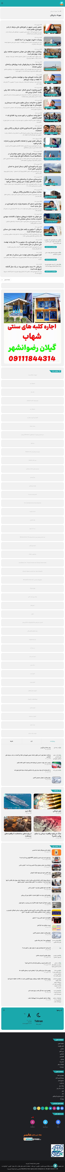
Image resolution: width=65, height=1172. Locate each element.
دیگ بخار (32, 392)
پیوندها (62, 1099)
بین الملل (61, 1051)
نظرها (11, 741)
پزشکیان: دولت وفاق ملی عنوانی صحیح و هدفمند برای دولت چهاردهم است (23, 52)
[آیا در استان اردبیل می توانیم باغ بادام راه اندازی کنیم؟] (56, 965)
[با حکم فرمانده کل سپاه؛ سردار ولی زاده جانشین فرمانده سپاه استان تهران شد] (56, 772)
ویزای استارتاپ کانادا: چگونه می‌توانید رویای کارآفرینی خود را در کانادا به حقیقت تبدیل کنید (29, 979)
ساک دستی (32, 665)
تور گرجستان (32, 477)
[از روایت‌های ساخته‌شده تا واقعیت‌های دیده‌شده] (17, 824)
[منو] (2, 4)
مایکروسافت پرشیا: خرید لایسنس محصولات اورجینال (32, 571)
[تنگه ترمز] (17, 801)
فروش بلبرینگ (32, 588)
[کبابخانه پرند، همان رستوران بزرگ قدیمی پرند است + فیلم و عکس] (56, 867)
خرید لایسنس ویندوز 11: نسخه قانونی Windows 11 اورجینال (32, 434)
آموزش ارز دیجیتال (32, 716)
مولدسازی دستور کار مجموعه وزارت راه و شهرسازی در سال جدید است (23, 205)
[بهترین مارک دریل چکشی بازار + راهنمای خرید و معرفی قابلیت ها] (56, 973)
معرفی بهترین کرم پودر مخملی (43, 955)
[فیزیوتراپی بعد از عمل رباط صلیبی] (56, 943)
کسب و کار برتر (60, 1088)
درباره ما (62, 1067)
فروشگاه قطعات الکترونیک (32, 699)
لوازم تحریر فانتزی (32, 486)
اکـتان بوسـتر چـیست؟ (32, 494)
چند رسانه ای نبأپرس (46, 748)
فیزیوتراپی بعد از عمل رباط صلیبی (43, 940)
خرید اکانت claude (32, 460)
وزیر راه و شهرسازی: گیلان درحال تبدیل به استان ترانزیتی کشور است (25, 167)
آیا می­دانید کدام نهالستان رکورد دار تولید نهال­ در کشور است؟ (36, 948)
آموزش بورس (32, 682)
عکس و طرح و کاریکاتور (58, 1096)
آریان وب (28, 1163)
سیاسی (62, 1049)
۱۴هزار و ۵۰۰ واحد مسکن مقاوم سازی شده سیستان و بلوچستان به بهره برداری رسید (23, 103)
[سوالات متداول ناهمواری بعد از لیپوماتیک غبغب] (56, 1000)
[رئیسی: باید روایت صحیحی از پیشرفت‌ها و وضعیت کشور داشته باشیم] (56, 765)
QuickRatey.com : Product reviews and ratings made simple (32, 562)
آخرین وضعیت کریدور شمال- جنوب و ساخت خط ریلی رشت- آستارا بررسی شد (23, 91)
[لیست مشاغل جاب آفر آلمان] (56, 928)
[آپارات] (42, 1108)
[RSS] (34, 1108)
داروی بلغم (32, 605)
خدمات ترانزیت (32, 511)
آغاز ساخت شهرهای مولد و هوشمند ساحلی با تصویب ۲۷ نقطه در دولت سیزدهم (23, 78)
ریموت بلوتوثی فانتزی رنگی (33, 631)
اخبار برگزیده (61, 1046)
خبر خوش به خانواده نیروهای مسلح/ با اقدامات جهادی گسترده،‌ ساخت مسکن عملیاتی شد (22, 217)
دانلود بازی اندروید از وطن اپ (32, 417)
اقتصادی (62, 1057)
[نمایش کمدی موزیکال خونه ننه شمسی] (56, 852)
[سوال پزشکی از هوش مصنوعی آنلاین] (56, 780)
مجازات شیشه (32, 426)
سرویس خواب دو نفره (33, 733)
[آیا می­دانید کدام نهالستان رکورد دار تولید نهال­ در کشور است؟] (56, 950)
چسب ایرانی (32, 725)
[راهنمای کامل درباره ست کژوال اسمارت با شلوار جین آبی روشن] (56, 897)
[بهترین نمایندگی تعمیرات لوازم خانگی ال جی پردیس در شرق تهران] (56, 905)
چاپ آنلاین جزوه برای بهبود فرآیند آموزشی (40, 873)
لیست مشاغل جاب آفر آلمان (44, 925)
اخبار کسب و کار (32, 656)
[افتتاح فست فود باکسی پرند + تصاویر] (56, 920)
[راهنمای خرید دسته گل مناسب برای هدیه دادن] (56, 993)
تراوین (32, 614)
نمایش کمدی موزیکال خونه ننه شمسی (41, 850)
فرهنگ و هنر (61, 1064)
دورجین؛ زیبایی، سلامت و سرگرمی (32, 469)
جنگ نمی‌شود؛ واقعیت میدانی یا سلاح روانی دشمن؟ (48, 834)
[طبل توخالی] (47, 801)
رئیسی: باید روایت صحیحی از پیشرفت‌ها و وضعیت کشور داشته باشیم (34, 763)
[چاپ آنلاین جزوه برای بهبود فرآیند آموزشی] (56, 875)
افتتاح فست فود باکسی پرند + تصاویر (41, 918)
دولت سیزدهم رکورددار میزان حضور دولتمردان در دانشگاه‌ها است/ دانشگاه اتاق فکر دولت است (25, 154)
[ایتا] (38, 1108)
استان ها (62, 1062)
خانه (59, 11)
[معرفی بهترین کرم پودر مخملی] (56, 958)
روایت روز (61, 1086)
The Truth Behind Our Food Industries (32, 503)
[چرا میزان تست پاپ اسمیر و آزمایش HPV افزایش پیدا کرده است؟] (56, 860)
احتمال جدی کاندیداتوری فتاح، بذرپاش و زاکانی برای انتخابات (23, 129)
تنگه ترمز (28, 811)
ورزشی (62, 1059)
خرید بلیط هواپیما (32, 639)
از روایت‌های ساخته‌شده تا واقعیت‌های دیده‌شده (18, 834)
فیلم (63, 1091)
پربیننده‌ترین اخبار (60, 1078)
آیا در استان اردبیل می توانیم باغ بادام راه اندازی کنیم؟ (38, 963)
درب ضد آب (32, 648)
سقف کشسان (32, 520)
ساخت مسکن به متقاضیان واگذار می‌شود (27, 192)
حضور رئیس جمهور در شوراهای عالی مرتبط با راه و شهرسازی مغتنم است (24, 28)
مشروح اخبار (61, 1081)
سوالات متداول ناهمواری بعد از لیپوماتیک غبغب (39, 998)
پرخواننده (52, 741)
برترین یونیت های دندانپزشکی (32, 400)
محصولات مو (32, 383)
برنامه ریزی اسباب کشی (32, 597)
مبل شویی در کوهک (32, 554)
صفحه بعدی (7, 280)
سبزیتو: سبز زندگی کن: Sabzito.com (32, 452)
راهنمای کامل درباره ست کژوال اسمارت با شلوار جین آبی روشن (36, 895)
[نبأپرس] (61, 3)
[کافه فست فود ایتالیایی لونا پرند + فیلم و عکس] (56, 890)
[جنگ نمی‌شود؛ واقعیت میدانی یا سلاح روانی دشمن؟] (47, 824)
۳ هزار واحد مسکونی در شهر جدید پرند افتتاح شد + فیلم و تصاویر (24, 116)
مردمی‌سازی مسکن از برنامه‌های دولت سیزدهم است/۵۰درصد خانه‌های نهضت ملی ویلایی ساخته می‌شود (23, 180)
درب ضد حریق (32, 528)
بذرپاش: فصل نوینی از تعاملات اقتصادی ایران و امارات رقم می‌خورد (23, 142)
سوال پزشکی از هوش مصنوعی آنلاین (42, 778)
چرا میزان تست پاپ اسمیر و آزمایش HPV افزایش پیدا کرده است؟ (35, 858)
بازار (63, 1094)
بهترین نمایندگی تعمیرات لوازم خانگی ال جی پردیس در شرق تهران (35, 903)
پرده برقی (32, 443)
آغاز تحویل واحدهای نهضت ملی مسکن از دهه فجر (24, 255)
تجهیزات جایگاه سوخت (32, 375)
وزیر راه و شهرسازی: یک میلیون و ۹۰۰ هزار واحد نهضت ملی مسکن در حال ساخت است (23, 243)
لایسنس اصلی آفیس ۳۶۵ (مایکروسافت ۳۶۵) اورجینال (32, 622)
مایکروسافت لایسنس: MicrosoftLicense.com (32, 580)
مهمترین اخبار (60, 1075)
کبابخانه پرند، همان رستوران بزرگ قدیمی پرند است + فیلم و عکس (35, 865)
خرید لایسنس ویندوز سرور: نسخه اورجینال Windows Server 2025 (32, 537)
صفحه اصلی (61, 1043)
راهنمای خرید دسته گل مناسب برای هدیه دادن (39, 991)
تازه (31, 741)
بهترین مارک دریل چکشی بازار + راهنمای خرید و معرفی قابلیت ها (35, 970)
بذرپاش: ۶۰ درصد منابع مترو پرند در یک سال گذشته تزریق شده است (24, 267)
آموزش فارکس (32, 708)
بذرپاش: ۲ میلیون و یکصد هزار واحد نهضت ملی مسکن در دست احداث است (22, 230)
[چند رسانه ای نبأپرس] (56, 750)
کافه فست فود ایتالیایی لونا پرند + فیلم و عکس (39, 888)
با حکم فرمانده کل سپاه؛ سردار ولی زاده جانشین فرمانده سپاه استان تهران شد (32, 770)
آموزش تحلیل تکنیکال (32, 690)
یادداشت (62, 1083)
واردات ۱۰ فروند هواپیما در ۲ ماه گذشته (28, 40)
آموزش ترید (32, 673)
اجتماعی (62, 1054)
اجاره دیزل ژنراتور (32, 545)
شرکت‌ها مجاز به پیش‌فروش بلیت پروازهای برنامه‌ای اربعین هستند (23, 65)
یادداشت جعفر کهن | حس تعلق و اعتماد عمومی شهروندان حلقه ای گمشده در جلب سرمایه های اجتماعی (28, 756)
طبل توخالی (57, 811)
